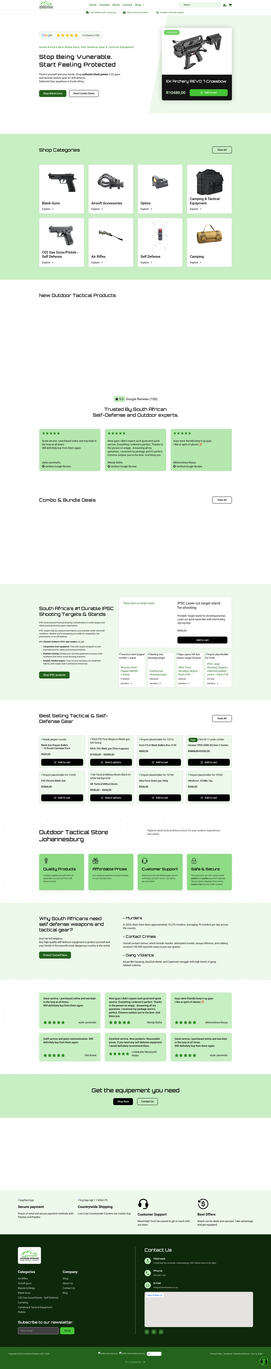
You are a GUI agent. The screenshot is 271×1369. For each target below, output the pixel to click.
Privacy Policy (216, 1354)
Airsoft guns (24, 1283)
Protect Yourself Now (55, 955)
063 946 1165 (159, 1275)
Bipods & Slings (26, 1288)
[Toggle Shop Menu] (143, 4)
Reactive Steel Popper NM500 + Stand (129, 671)
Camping (197, 256)
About (116, 4)
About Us (68, 1283)
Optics (146, 203)
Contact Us (147, 1101)
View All (222, 149)
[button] (209, 92)
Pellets (22, 1312)
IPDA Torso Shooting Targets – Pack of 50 (189, 671)
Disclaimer (227, 1354)
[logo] (46, 4)
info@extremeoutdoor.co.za (165, 1287)
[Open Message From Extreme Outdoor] (264, 1361)
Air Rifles (98, 256)
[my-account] (225, 5)
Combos (104, 4)
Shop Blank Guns (52, 93)
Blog (65, 1292)
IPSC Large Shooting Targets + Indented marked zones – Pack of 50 (217, 669)
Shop (138, 4)
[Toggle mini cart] (230, 5)
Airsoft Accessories (106, 203)
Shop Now (123, 1101)
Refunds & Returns (241, 1354)
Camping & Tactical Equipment (205, 201)
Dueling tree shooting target (158, 672)
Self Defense (150, 256)
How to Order (257, 1354)
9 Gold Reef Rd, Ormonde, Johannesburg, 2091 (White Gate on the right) (184, 1263)
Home (93, 4)
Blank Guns (51, 203)
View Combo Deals (84, 93)
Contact (127, 4)
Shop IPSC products (54, 674)
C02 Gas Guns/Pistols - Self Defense (60, 254)
